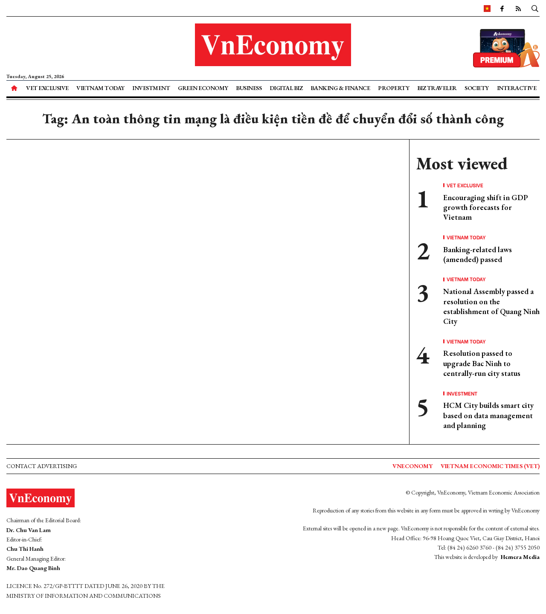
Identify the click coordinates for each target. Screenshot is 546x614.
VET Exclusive (47, 88)
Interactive (517, 88)
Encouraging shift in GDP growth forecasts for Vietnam (485, 207)
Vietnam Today (100, 88)
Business (248, 88)
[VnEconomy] (487, 8)
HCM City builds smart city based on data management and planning (488, 415)
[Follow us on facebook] (502, 8)
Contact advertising (41, 466)
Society (477, 88)
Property (393, 88)
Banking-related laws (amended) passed (477, 254)
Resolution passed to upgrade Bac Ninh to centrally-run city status (481, 363)
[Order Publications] (506, 47)
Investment (151, 88)
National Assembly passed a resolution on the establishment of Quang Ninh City (491, 306)
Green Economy (203, 88)
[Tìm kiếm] (535, 8)
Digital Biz (286, 88)
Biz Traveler (437, 88)
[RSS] (518, 8)
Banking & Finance (340, 88)
